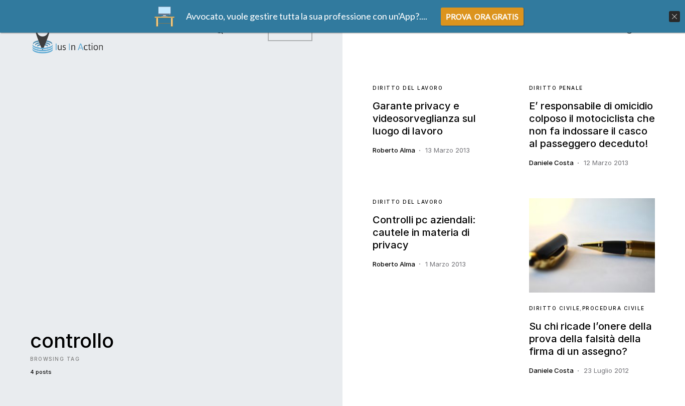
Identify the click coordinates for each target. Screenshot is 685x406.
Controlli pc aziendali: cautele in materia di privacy (424, 232)
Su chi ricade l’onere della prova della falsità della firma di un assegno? (590, 338)
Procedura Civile (613, 308)
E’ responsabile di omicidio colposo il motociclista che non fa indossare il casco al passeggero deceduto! (592, 125)
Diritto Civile (554, 308)
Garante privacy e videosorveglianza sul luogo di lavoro (424, 118)
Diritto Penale (556, 88)
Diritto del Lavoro (408, 88)
